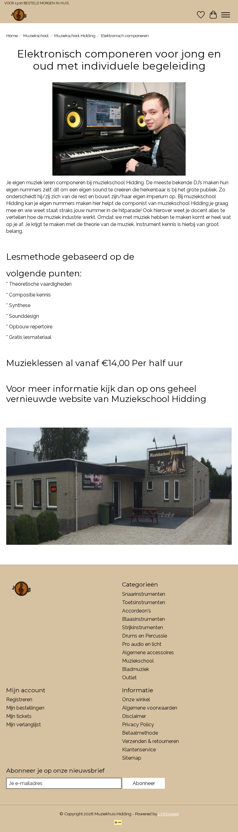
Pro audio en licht (141, 644)
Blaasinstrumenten (143, 619)
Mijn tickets (19, 716)
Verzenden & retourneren (150, 741)
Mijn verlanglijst (23, 724)
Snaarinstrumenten (143, 594)
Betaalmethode (140, 733)
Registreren (19, 699)
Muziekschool (36, 35)
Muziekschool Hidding (74, 35)
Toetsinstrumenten (143, 602)
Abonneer (144, 783)
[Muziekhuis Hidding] (19, 14)
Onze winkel (136, 699)
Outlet (129, 678)
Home (12, 35)
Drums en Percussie (144, 636)
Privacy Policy (138, 724)
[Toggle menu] (225, 15)
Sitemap (131, 758)
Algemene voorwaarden (149, 708)
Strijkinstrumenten (142, 627)
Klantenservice (139, 750)
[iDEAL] (118, 823)
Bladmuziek (135, 669)
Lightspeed (168, 813)
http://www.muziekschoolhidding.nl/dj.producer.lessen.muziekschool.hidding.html (99, 409)
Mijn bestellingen (25, 708)
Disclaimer (134, 716)
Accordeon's (136, 611)
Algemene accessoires (148, 652)
